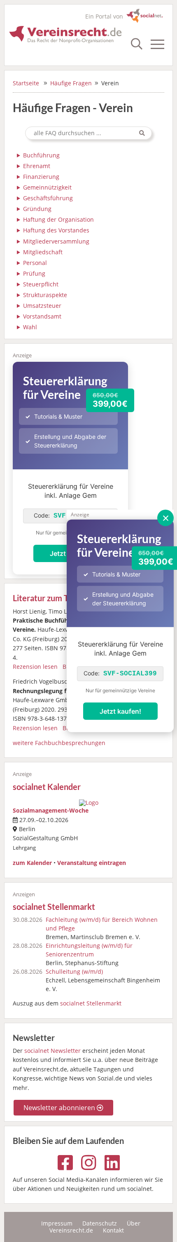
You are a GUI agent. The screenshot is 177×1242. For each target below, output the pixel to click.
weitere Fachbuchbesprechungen (59, 743)
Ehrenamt (36, 166)
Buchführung (41, 155)
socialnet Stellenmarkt (54, 907)
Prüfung (34, 273)
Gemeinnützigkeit (47, 187)
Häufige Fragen (71, 83)
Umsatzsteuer (42, 305)
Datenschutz (99, 1223)
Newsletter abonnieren (60, 1107)
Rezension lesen (35, 666)
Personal (35, 263)
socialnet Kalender (47, 787)
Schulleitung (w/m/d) (74, 971)
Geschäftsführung (48, 198)
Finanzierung (41, 176)
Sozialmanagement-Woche (50, 810)
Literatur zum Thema (51, 598)
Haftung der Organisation (58, 219)
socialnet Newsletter (52, 1051)
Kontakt (113, 1230)
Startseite (26, 83)
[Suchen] (142, 133)
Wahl (30, 327)
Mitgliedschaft (43, 252)
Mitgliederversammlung (56, 241)
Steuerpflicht (40, 284)
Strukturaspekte (45, 295)
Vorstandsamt (42, 316)
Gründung (37, 209)
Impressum (56, 1223)
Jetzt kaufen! (120, 711)
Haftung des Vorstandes (56, 230)
